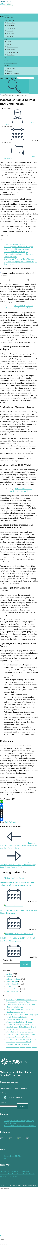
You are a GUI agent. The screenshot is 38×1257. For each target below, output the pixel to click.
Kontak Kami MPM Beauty (15, 1156)
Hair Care (10, 33)
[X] (19, 810)
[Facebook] (19, 804)
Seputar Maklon (12, 52)
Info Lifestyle (11, 49)
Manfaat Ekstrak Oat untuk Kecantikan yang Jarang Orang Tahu (21, 1045)
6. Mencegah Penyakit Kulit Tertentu (19, 259)
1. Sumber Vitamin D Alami (15, 244)
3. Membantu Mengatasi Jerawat (17, 249)
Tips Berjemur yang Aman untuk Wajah (20, 261)
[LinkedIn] (19, 807)
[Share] (19, 819)
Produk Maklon (9, 20)
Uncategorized (12, 991)
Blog (5, 39)
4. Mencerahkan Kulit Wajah (16, 251)
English (9, 71)
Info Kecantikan (12, 47)
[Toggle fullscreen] (2, 1244)
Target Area (11, 28)
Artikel (9, 41)
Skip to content (6, 1)
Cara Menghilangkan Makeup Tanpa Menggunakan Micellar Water (21, 1000)
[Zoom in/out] (0, 1244)
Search (25, 964)
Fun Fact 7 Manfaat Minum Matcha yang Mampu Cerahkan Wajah (21, 1040)
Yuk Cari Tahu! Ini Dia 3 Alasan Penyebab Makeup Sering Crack (19, 1030)
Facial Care (11, 23)
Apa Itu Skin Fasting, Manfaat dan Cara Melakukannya (20, 1005)
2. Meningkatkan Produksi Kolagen (18, 246)
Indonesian (11, 68)
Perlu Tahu (10, 55)
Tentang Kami (8, 17)
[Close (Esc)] (6, 1244)
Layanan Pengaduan (10, 63)
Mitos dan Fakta (13, 984)
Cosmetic (10, 31)
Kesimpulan (9, 264)
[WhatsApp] (19, 801)
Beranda (6, 15)
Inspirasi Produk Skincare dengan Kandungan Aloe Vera (20, 1010)
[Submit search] (14, 86)
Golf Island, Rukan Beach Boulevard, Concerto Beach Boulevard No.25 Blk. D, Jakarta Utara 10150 (17, 1173)
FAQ (5, 57)
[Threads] (19, 813)
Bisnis (9, 44)
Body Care (10, 25)
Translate (7, 65)
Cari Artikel (8, 960)
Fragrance (10, 36)
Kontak (6, 60)
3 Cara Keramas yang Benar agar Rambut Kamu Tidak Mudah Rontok (21, 1025)
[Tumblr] (19, 816)
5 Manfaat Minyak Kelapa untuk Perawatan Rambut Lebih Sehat (19, 1020)
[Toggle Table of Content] (1, 240)
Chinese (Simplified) (14, 73)
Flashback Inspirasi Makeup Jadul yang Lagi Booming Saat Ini (20, 1035)
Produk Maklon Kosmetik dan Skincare (20, 1125)
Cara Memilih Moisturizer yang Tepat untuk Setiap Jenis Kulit (22, 1015)
